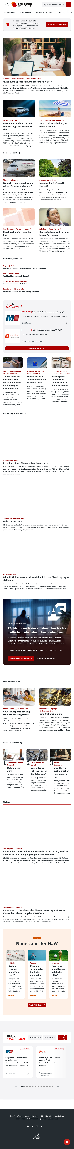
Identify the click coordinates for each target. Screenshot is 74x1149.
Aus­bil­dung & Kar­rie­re (13, 413)
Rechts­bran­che (10, 681)
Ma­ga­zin (7, 802)
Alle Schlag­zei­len (10, 258)
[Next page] (58, 1086)
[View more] (19, 152)
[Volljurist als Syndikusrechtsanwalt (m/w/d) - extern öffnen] (66, 323)
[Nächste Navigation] (71, 13)
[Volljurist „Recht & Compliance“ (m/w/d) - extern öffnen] (66, 341)
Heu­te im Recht (10, 153)
